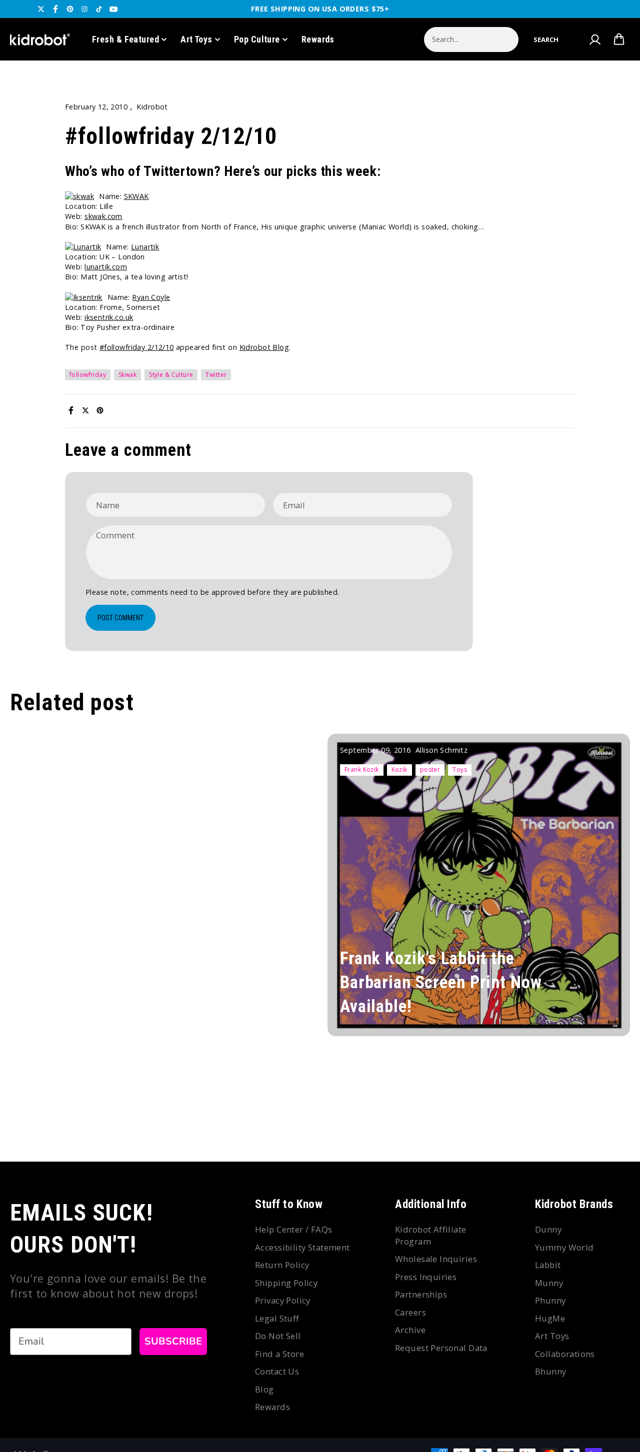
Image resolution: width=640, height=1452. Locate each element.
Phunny (550, 1300)
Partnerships (421, 1294)
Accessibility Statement (302, 1247)
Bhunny (550, 1371)
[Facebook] (56, 9)
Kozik (400, 769)
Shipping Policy (286, 1283)
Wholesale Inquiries (436, 1259)
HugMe (550, 1318)
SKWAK (136, 196)
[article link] (606, 1014)
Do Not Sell (278, 1336)
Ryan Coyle (151, 297)
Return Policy (282, 1265)
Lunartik (145, 246)
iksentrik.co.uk (108, 317)
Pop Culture (257, 39)
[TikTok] (99, 9)
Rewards (318, 39)
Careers (410, 1312)
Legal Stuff (277, 1318)
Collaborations (565, 1354)
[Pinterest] (70, 9)
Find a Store (279, 1354)
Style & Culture (171, 374)
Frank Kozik (361, 769)
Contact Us (277, 1371)
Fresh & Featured (125, 39)
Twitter (216, 374)
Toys (459, 769)
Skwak (127, 374)
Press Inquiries (425, 1277)
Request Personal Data (441, 1348)
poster (430, 769)
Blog (264, 1389)
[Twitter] (41, 9)
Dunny (548, 1229)
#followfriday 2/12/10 (137, 347)
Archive (410, 1330)
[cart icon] (619, 39)
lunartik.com (105, 266)
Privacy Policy (282, 1300)
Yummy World (564, 1247)
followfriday (88, 374)
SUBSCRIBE (173, 1341)
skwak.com (103, 216)
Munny (549, 1283)
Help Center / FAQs (293, 1229)
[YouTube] (114, 9)
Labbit (548, 1265)
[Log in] (595, 39)
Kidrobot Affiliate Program (430, 1235)
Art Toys (196, 39)
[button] (546, 39)
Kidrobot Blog (264, 347)
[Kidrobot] (40, 39)
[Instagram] (84, 9)
